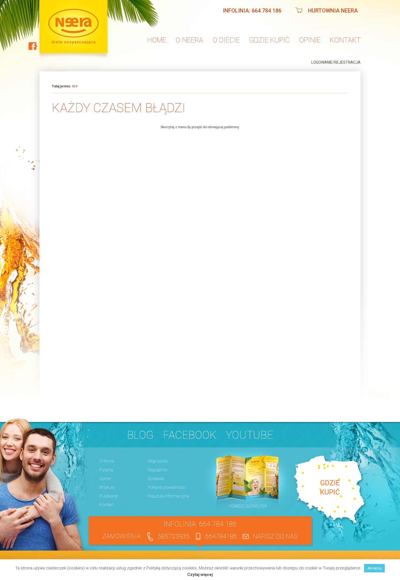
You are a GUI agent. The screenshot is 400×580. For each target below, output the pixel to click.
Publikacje (108, 496)
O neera (189, 40)
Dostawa (156, 478)
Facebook (189, 435)
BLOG (140, 435)
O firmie (106, 461)
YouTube (249, 435)
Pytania (106, 469)
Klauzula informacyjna (168, 496)
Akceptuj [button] (374, 568)
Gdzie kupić (269, 40)
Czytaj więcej (200, 575)
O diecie (226, 40)
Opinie (310, 40)
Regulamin (158, 469)
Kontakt (345, 40)
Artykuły (107, 487)
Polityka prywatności (167, 487)
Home (156, 40)
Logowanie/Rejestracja (336, 62)
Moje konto (158, 461)
